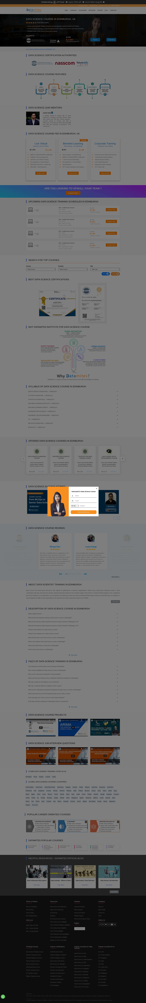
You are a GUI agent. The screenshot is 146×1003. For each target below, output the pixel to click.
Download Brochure (84, 512)
